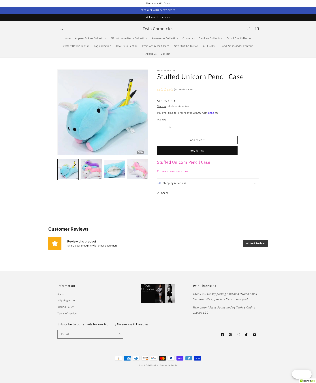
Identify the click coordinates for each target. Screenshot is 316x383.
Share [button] (164, 192)
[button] (61, 28)
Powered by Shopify (168, 365)
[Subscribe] (119, 334)
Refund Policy (65, 306)
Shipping (161, 106)
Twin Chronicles (153, 365)
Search (61, 294)
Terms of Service (67, 313)
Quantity (161, 119)
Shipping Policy (66, 300)
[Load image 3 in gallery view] (114, 169)
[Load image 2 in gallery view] (91, 169)
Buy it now (197, 150)
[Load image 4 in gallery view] (137, 169)
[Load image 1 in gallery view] (68, 169)
